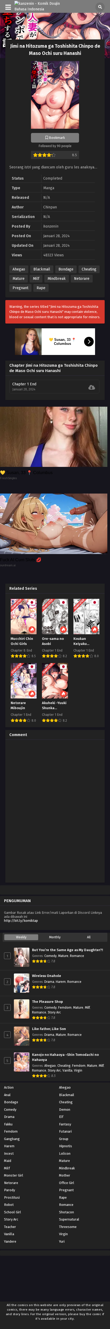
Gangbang (12, 1139)
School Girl (12, 1212)
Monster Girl (13, 1175)
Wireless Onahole (46, 976)
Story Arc (54, 1012)
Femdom (65, 1007)
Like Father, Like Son (49, 1029)
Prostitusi (12, 1197)
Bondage (65, 269)
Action (9, 1087)
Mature (19, 278)
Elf (61, 1117)
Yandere (10, 1241)
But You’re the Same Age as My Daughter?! (67, 950)
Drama (49, 982)
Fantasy (65, 1124)
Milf (36, 278)
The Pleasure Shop (47, 1002)
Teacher (10, 1227)
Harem (61, 982)
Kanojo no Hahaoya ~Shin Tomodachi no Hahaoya (65, 1057)
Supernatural (69, 1219)
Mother (64, 1175)
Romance (77, 956)
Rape (41, 288)
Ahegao (19, 269)
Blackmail (41, 269)
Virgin (78, 1070)
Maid (7, 1161)
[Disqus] (55, 810)
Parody (9, 1190)
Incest (9, 1154)
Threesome (68, 1227)
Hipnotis (65, 1146)
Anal (7, 1095)
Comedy (50, 956)
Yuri (62, 1241)
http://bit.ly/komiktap (21, 921)
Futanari (65, 1131)
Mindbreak (57, 278)
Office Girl (66, 1183)
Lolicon (64, 1154)
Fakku (8, 1124)
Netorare (81, 278)
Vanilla (67, 1070)
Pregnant (20, 288)
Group (63, 1139)
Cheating (89, 269)
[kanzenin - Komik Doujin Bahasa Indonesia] (40, 9)
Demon (64, 1110)
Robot (9, 1205)
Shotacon (66, 1212)
